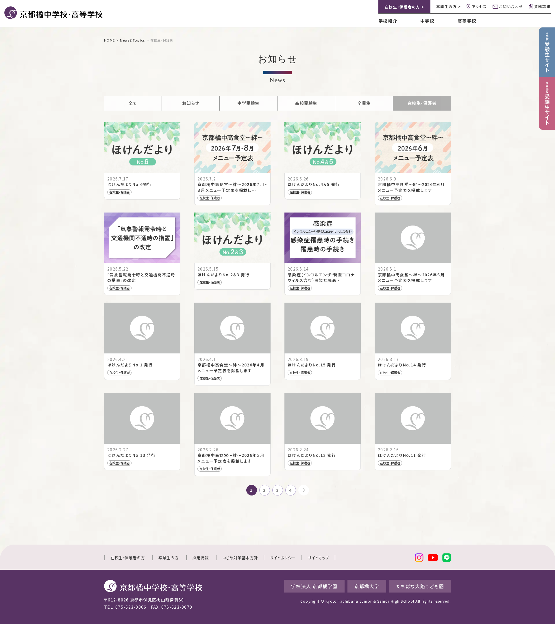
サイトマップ (318, 557)
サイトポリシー (283, 557)
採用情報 (201, 557)
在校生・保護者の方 (127, 557)
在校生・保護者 (422, 103)
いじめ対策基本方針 (240, 557)
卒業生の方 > (448, 6)
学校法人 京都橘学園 (314, 586)
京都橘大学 (366, 586)
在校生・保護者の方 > (404, 7)
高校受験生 (306, 103)
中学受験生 (248, 103)
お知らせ (190, 103)
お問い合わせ (511, 6)
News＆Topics (132, 40)
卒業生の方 (168, 557)
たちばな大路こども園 (420, 586)
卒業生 (364, 103)
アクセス (479, 6)
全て (133, 103)
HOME (109, 40)
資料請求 (542, 6)
